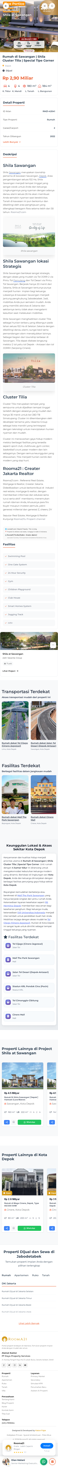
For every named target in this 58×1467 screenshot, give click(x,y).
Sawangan (15, 172)
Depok (8, 66)
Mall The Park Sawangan (30, 895)
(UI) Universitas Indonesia (31, 912)
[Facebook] (4, 1365)
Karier (4, 1406)
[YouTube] (25, 1365)
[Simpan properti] (14, 1122)
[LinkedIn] (20, 1365)
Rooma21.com (18, 212)
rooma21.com (11, 529)
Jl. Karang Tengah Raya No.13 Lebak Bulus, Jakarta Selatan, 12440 (28, 1360)
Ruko (4, 1383)
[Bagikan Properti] (7, 1122)
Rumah (5, 1376)
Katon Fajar (40, 1430)
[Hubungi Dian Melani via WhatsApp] (43, 1461)
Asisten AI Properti (39, 1391)
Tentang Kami (8, 1399)
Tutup (47, 1451)
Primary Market (38, 1376)
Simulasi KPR (37, 1383)
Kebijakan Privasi (14, 1435)
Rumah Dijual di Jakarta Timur (17, 1298)
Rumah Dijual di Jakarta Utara (16, 1312)
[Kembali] (6, 6)
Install (46, 1445)
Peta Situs (46, 1435)
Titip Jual (6, 1414)
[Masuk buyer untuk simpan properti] (52, 6)
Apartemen (7, 1380)
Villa (3, 1391)
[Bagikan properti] (45, 6)
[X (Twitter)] (9, 1365)
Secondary (35, 1380)
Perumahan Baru (38, 1387)
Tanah (4, 1387)
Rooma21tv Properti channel (29, 519)
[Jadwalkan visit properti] (52, 1461)
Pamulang (19, 280)
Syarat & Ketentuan (32, 1435)
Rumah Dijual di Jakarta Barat (16, 1305)
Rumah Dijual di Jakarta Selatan (17, 1291)
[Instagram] (14, 1365)
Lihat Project (9, 671)
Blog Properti (8, 1403)
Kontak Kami (8, 1410)
